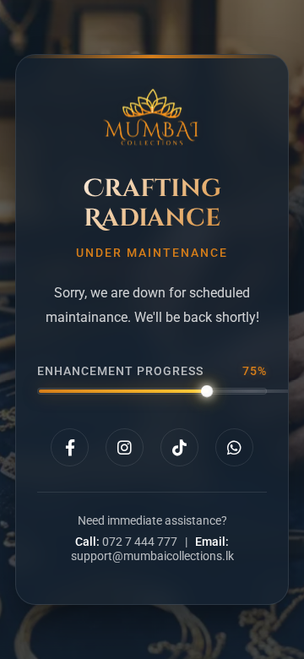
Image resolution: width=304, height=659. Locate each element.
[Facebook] (70, 447)
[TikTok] (179, 447)
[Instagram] (125, 447)
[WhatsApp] (234, 447)
